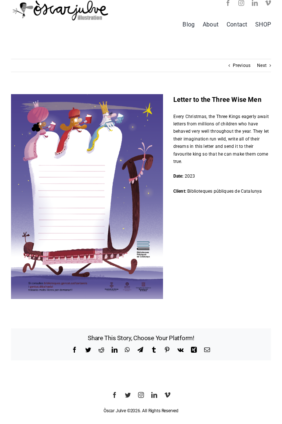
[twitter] (128, 395)
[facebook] (228, 3)
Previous (241, 65)
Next (262, 65)
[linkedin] (255, 3)
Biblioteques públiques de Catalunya (224, 191)
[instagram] (241, 3)
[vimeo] (268, 3)
